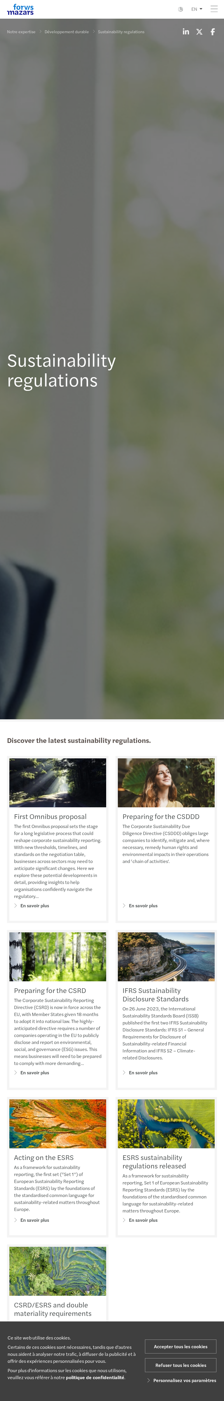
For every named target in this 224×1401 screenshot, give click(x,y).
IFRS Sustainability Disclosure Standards (156, 994)
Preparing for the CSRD (50, 990)
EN (194, 9)
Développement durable (67, 31)
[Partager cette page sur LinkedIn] (185, 31)
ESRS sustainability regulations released (154, 1161)
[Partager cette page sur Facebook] (212, 31)
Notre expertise (21, 31)
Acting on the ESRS (44, 1157)
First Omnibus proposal (50, 816)
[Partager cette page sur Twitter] (199, 31)
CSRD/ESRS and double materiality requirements (53, 1309)
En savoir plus (34, 905)
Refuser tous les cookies (180, 1365)
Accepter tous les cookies (180, 1346)
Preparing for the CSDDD (161, 816)
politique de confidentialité (95, 1377)
